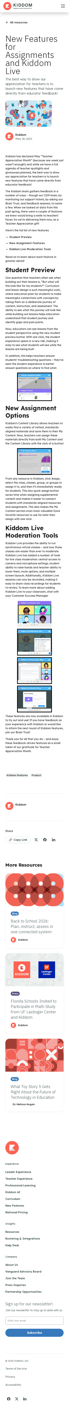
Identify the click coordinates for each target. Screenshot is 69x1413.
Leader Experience (18, 1172)
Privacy (10, 1376)
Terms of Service (16, 1368)
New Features (14, 1205)
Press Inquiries (15, 1285)
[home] (17, 6)
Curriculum (12, 1199)
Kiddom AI (12, 1192)
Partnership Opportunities (23, 1291)
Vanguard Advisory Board (23, 1271)
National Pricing (16, 1212)
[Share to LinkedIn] (53, 839)
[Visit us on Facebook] (8, 1399)
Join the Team (15, 1278)
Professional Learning (20, 1185)
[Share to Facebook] (45, 839)
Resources (12, 1232)
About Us (11, 1264)
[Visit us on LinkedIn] (24, 1399)
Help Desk (12, 1245)
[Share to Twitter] (36, 839)
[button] (62, 6)
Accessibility (13, 1384)
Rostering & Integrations (22, 1238)
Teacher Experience (18, 1178)
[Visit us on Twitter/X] (16, 1399)
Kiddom (20, 134)
